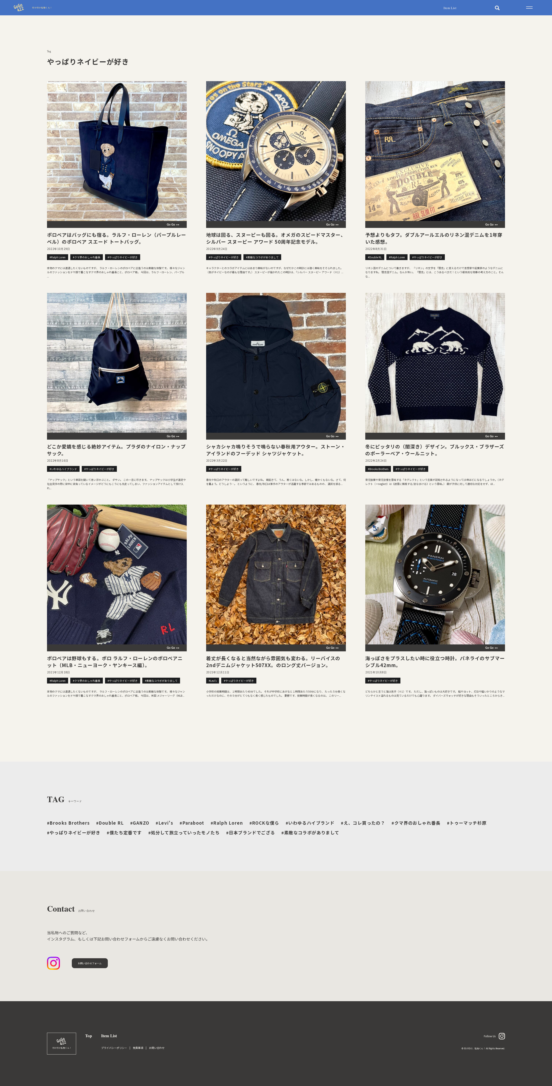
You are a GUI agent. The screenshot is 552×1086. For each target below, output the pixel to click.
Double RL (110, 823)
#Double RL (375, 257)
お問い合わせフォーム (90, 963)
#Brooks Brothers (378, 469)
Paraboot (192, 823)
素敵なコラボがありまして (310, 832)
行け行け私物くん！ (42, 7)
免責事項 (138, 1048)
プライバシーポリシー (114, 1048)
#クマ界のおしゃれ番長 (86, 257)
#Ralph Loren (58, 257)
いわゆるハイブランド (310, 823)
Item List (450, 8)
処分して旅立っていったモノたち (184, 832)
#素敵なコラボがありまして (262, 257)
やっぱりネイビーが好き (73, 832)
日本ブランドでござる (250, 832)
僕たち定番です (124, 832)
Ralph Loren (227, 823)
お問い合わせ (157, 1048)
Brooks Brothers (68, 823)
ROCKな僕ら (264, 823)
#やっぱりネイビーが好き (123, 257)
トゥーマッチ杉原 (467, 823)
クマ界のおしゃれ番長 (416, 823)
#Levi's (212, 680)
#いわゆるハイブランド (63, 469)
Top (88, 1036)
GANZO (139, 823)
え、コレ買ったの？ (363, 823)
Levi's (164, 823)
